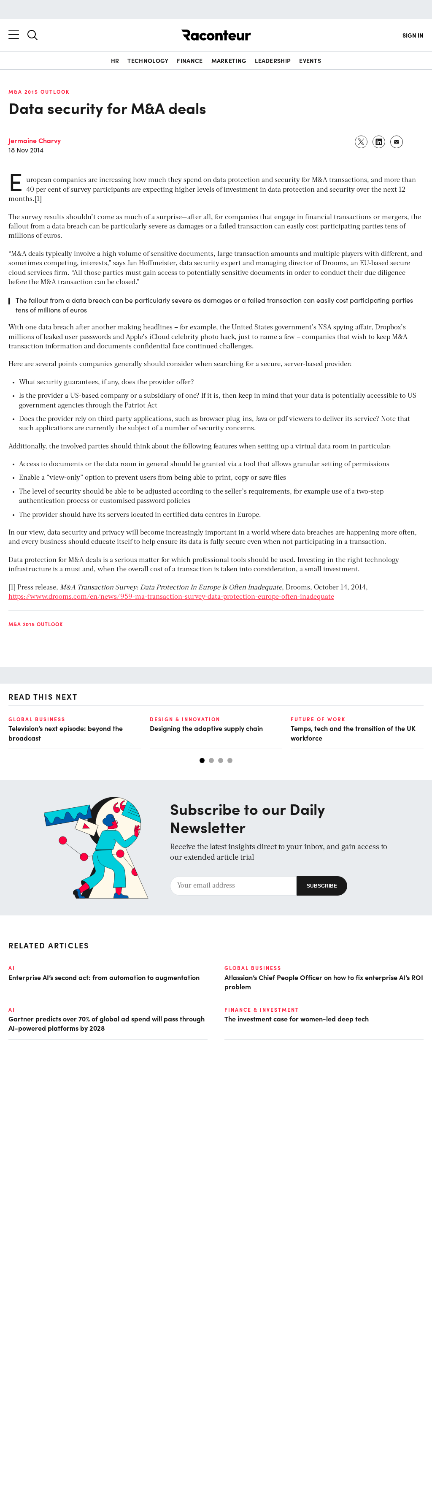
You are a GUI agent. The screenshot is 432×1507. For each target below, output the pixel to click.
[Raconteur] (216, 35)
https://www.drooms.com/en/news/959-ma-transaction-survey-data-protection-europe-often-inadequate (171, 597)
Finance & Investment (261, 1009)
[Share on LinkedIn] (379, 142)
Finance (189, 60)
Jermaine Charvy (34, 140)
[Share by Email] (397, 142)
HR (115, 60)
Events (310, 60)
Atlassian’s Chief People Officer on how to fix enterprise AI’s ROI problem (323, 981)
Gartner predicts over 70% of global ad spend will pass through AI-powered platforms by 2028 (106, 1023)
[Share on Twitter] (361, 142)
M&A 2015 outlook (39, 91)
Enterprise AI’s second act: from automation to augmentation (104, 977)
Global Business (36, 719)
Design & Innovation (185, 719)
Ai (11, 967)
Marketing (229, 60)
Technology (147, 60)
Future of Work (318, 719)
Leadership (273, 60)
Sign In (413, 35)
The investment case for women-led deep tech (296, 1018)
